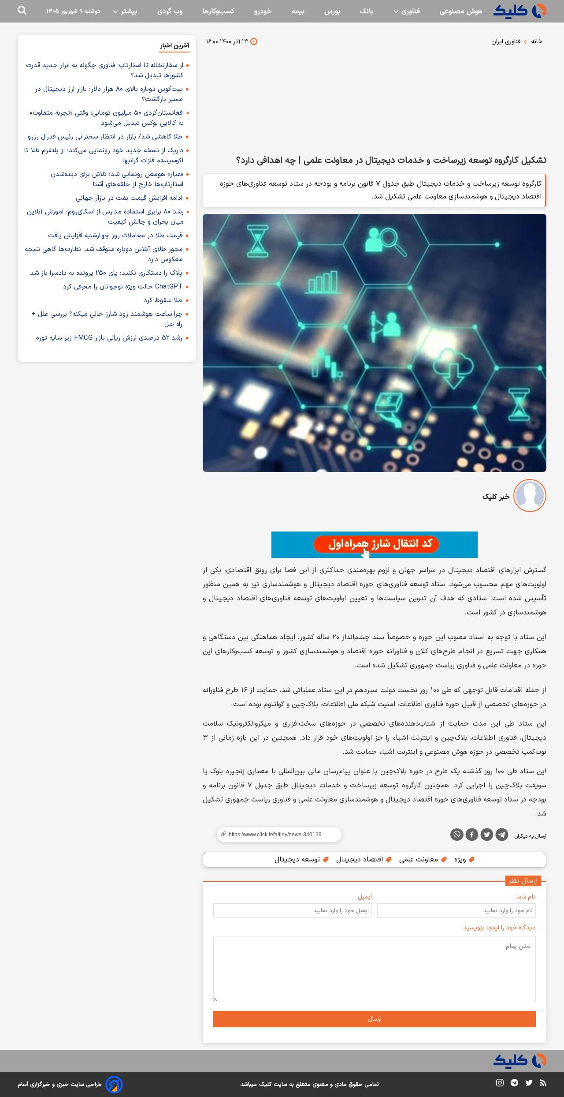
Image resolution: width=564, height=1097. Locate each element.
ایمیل (365, 897)
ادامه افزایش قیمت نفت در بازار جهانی (129, 198)
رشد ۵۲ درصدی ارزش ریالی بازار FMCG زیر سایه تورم (108, 338)
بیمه (298, 11)
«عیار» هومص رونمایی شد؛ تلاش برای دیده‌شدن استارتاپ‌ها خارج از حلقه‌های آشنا (117, 179)
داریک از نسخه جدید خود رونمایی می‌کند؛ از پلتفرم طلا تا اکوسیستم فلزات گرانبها (103, 156)
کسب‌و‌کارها (218, 11)
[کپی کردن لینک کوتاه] (275, 834)
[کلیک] (520, 11)
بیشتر (128, 11)
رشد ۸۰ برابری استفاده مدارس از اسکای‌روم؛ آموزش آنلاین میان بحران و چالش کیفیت (105, 217)
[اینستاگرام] (500, 1084)
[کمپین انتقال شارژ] (374, 545)
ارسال (375, 1019)
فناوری (409, 11)
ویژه (461, 859)
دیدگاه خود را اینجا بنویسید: (499, 927)
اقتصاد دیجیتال (360, 859)
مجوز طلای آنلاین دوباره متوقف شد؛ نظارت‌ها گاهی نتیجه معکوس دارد (104, 254)
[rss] (543, 1084)
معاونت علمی (419, 859)
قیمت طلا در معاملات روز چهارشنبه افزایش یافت (115, 236)
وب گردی (169, 11)
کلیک (265, 1084)
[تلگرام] (501, 836)
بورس (332, 11)
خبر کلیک (496, 497)
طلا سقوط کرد (163, 301)
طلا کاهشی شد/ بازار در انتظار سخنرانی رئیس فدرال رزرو (105, 137)
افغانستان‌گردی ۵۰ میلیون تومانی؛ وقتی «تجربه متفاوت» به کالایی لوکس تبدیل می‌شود (107, 118)
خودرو (263, 11)
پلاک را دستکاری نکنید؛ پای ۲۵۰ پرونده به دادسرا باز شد (106, 273)
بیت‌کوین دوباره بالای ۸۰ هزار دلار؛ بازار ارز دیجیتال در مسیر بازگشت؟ (109, 94)
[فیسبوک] (472, 836)
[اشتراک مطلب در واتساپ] (457, 834)
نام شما (526, 897)
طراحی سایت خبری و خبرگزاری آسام (60, 1084)
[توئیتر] (487, 836)
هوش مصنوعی (461, 11)
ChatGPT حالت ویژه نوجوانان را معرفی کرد (122, 287)
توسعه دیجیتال (298, 859)
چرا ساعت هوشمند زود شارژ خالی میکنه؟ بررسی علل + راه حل (107, 319)
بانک (366, 11)
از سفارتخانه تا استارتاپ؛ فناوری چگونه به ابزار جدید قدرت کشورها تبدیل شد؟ (104, 70)
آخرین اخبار (174, 45)
